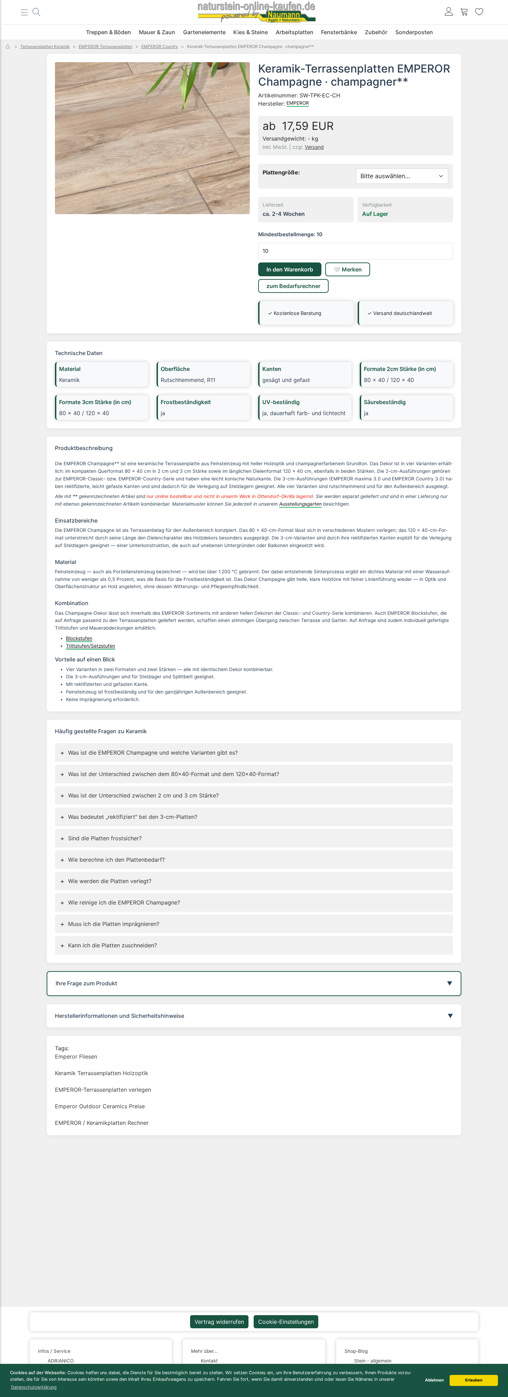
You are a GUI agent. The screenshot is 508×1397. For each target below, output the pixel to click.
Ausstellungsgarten (300, 504)
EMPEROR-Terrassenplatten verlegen (103, 1089)
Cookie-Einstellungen (286, 1321)
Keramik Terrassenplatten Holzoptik (101, 1073)
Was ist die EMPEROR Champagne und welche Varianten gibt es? (149, 753)
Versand (314, 147)
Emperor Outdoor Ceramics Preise (100, 1106)
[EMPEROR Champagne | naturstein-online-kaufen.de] (152, 138)
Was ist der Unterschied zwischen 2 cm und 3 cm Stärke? (139, 796)
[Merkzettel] (479, 12)
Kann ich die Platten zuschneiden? (108, 945)
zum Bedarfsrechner (293, 286)
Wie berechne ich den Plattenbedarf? (112, 860)
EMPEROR (297, 103)
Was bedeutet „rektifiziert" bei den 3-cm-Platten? (128, 817)
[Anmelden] (449, 12)
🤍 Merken (347, 269)
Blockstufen (79, 638)
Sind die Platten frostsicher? (101, 838)
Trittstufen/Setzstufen (90, 646)
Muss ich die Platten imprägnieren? (109, 924)
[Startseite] (8, 46)
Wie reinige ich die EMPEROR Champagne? (120, 903)
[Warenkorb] (464, 12)
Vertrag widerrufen (219, 1321)
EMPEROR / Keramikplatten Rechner (102, 1122)
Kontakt (209, 1360)
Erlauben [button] (473, 1380)
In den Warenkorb (289, 269)
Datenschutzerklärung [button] (34, 1387)
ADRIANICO (61, 1360)
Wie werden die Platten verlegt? (105, 881)
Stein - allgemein (373, 1360)
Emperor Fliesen (76, 1056)
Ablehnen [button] (434, 1380)
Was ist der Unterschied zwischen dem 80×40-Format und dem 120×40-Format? (169, 774)
